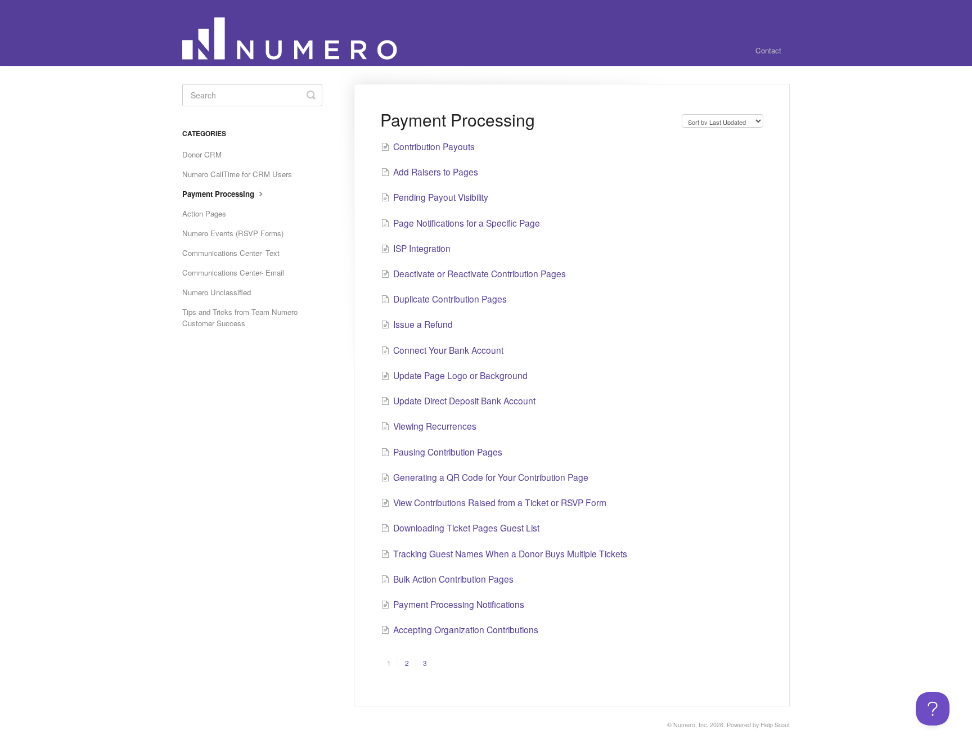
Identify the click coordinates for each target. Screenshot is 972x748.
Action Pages (204, 213)
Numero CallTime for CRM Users (237, 174)
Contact (768, 50)
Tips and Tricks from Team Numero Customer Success (240, 317)
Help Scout (775, 724)
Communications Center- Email (233, 272)
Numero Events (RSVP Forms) (233, 233)
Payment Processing (219, 193)
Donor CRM (202, 154)
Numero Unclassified (216, 292)
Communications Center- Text (231, 252)
